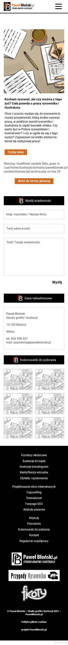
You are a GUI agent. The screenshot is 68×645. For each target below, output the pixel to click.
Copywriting (34, 492)
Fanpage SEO (34, 504)
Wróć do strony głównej (34, 181)
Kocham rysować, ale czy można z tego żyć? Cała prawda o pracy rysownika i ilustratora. (33, 103)
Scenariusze (34, 498)
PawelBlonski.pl (34, 614)
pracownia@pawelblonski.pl (32, 342)
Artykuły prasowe (34, 509)
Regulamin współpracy (33, 541)
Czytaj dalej (16, 152)
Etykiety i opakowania (34, 478)
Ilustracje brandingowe (34, 466)
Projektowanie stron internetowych (34, 486)
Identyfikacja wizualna (34, 472)
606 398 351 (19, 338)
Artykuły (34, 518)
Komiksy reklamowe (34, 455)
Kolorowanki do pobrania (34, 529)
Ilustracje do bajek (34, 461)
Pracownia (34, 523)
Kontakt (34, 535)
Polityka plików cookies (34, 621)
